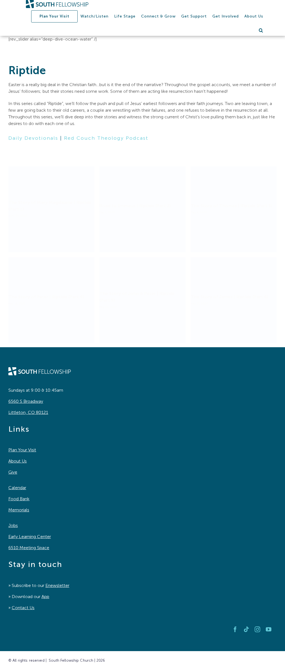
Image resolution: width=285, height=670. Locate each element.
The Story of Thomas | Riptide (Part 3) (231, 205)
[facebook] (235, 629)
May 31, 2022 (199, 303)
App (45, 596)
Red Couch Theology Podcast (106, 138)
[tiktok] (246, 629)
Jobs (13, 525)
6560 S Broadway (25, 401)
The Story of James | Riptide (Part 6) (229, 296)
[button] (261, 30)
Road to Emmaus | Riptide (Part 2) (135, 205)
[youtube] (268, 629)
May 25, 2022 (108, 307)
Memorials (18, 509)
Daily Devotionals (33, 138)
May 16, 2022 (17, 303)
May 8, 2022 (199, 212)
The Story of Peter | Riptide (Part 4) (46, 296)
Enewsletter (57, 585)
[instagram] (257, 629)
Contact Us (23, 607)
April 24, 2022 (17, 216)
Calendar (17, 487)
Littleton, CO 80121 (28, 412)
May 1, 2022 (107, 212)
